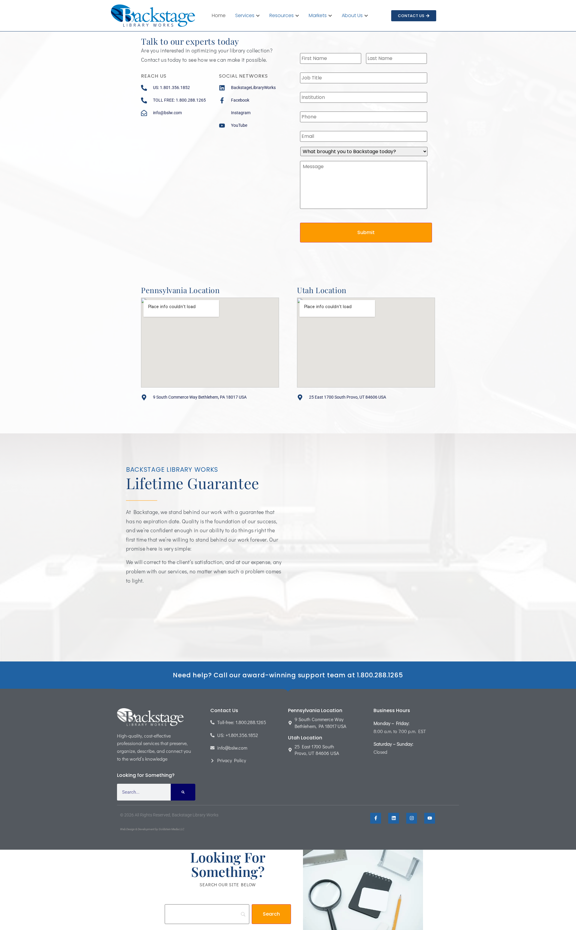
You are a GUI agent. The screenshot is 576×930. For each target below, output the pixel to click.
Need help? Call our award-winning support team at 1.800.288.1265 (288, 675)
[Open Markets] (330, 15)
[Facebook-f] (375, 818)
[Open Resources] (297, 15)
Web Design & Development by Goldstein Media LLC (152, 829)
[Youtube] (429, 818)
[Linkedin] (393, 818)
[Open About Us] (366, 15)
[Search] (183, 792)
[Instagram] (411, 818)
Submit (366, 232)
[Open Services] (258, 15)
